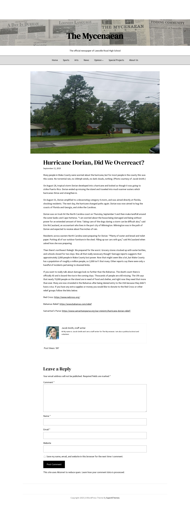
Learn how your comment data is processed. (103, 472)
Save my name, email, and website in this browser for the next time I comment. (85, 456)
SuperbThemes (113, 497)
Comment (49, 382)
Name (47, 415)
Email (46, 429)
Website (47, 442)
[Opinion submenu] (103, 60)
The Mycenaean (95, 35)
